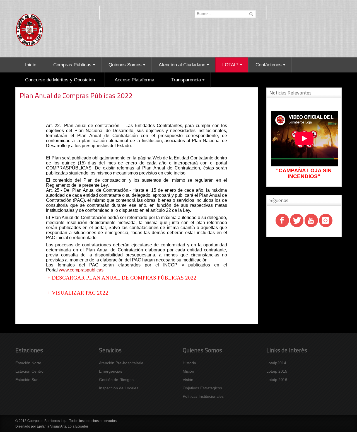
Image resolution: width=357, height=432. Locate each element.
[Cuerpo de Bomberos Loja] (29, 28)
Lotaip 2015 (276, 371)
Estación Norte (28, 363)
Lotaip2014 (276, 363)
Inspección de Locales (118, 388)
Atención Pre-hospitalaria (121, 363)
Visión (188, 379)
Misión (188, 371)
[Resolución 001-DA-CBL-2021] (46, 278)
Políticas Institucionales (203, 396)
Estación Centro (29, 371)
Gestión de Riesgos (116, 379)
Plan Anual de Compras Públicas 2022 (76, 95)
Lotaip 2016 (276, 379)
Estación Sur (26, 379)
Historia (189, 363)
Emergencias (110, 371)
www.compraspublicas (81, 270)
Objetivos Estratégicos (202, 388)
